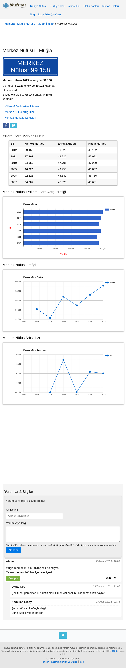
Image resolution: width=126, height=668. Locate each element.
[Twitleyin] (13, 125)
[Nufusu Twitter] (63, 635)
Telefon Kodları (110, 6)
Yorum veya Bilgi (16, 523)
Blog (32, 14)
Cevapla (13, 578)
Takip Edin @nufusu (49, 14)
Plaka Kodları (91, 6)
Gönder (13, 550)
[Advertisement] (63, 35)
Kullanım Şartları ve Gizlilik (64, 661)
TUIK (114, 651)
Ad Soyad (12, 509)
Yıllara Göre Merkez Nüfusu (22, 106)
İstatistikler (74, 6)
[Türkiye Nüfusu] (14, 6)
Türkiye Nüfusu (38, 6)
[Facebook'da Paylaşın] (6, 125)
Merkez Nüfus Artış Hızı (19, 112)
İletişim (45, 661)
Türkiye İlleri (57, 6)
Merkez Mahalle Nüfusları (20, 117)
